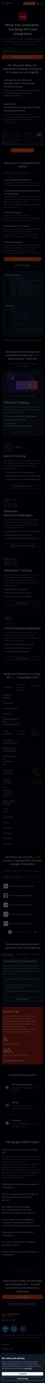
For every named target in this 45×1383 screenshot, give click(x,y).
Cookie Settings (22, 1379)
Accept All (22, 1374)
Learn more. (28, 1368)
